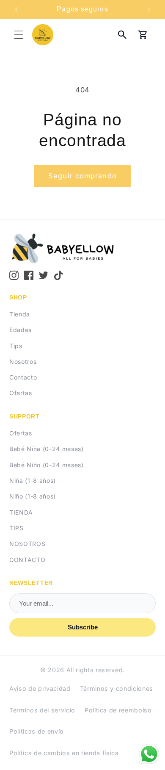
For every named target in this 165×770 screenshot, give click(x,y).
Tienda (19, 314)
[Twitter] (43, 275)
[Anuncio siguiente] (149, 9)
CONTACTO (27, 559)
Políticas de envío (36, 731)
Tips (15, 345)
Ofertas (20, 392)
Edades (20, 329)
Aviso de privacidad (40, 688)
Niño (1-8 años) (32, 496)
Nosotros (22, 361)
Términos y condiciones (117, 688)
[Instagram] (14, 275)
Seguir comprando (82, 176)
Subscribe (83, 627)
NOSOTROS (27, 543)
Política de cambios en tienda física (64, 752)
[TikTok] (58, 275)
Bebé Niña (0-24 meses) (46, 448)
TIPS (16, 528)
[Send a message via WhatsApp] (149, 754)
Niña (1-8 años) (32, 480)
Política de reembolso (118, 710)
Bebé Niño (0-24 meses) (46, 464)
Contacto (23, 377)
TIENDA (21, 512)
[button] (18, 35)
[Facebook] (28, 275)
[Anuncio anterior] (16, 9)
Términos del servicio (42, 710)
